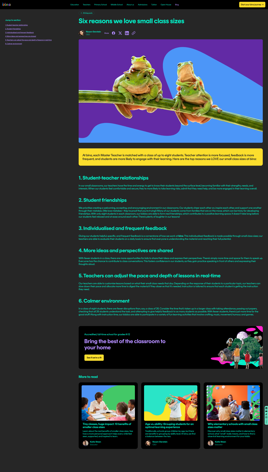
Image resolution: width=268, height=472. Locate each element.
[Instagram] (266, 417)
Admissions (142, 4)
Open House (166, 4)
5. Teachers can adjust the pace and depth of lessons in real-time (28, 40)
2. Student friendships (13, 29)
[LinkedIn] (266, 408)
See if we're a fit (94, 357)
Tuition (154, 4)
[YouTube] (266, 411)
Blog (177, 4)
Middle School (117, 4)
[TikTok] (266, 414)
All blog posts (87, 13)
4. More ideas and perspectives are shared (20, 36)
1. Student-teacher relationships (16, 25)
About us (130, 4)
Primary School (100, 4)
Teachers (86, 4)
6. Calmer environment (13, 44)
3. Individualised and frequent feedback (19, 32)
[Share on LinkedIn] (127, 33)
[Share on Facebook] (113, 33)
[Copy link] (133, 33)
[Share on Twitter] (120, 33)
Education (75, 4)
